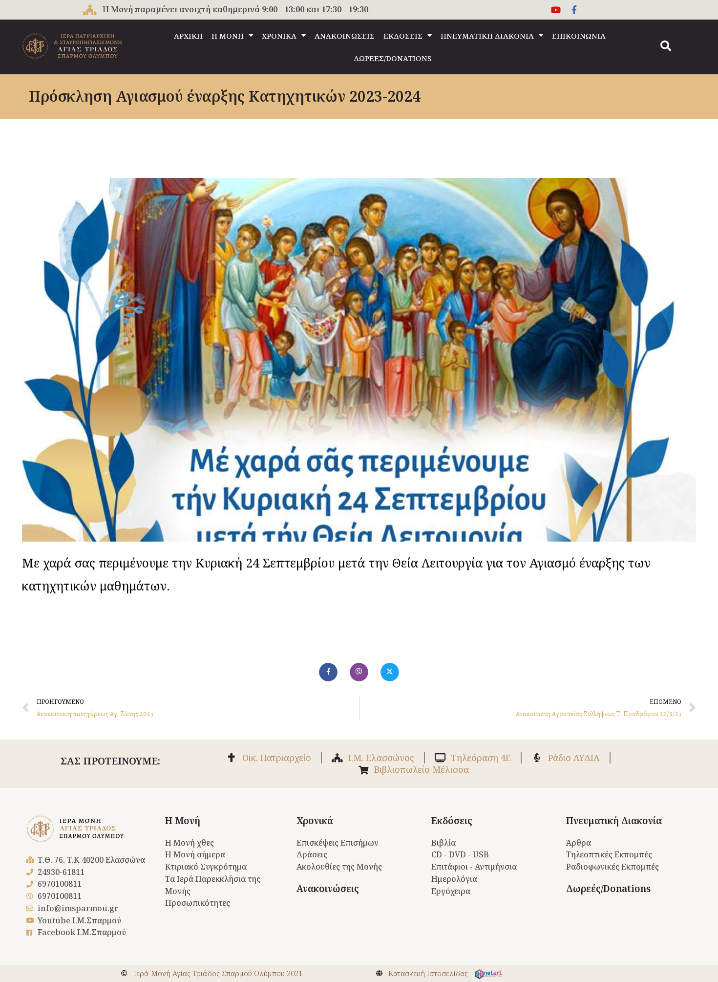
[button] (665, 46)
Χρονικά (314, 820)
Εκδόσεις (451, 820)
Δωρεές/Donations (608, 888)
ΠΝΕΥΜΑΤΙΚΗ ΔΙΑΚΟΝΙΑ (487, 36)
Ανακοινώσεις (327, 888)
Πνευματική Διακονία (614, 820)
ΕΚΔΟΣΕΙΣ (402, 36)
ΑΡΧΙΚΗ (188, 36)
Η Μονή (182, 820)
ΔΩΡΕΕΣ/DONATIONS (392, 58)
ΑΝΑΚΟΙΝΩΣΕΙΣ (345, 36)
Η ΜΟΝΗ (227, 36)
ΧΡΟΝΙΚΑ (279, 36)
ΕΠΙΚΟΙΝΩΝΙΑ (579, 36)
